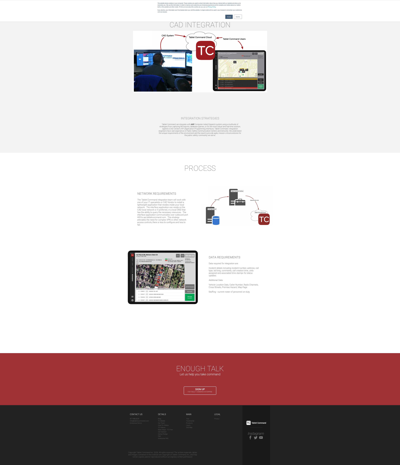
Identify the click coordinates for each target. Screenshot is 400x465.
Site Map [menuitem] (189, 427)
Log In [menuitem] (188, 425)
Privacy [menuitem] (216, 419)
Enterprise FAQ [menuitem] (163, 438)
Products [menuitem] (189, 423)
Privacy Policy (212, 7)
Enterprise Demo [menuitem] (136, 423)
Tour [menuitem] (187, 419)
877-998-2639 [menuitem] (134, 419)
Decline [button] (238, 17)
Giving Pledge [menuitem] (163, 434)
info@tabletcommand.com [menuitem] (139, 421)
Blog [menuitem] (159, 419)
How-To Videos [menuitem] (163, 425)
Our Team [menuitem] (161, 423)
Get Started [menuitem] (162, 432)
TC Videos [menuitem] (161, 427)
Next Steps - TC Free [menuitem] (165, 430)
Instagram (256, 433)
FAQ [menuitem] (159, 436)
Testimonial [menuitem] (190, 421)
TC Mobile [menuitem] (161, 421)
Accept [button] (229, 17)
